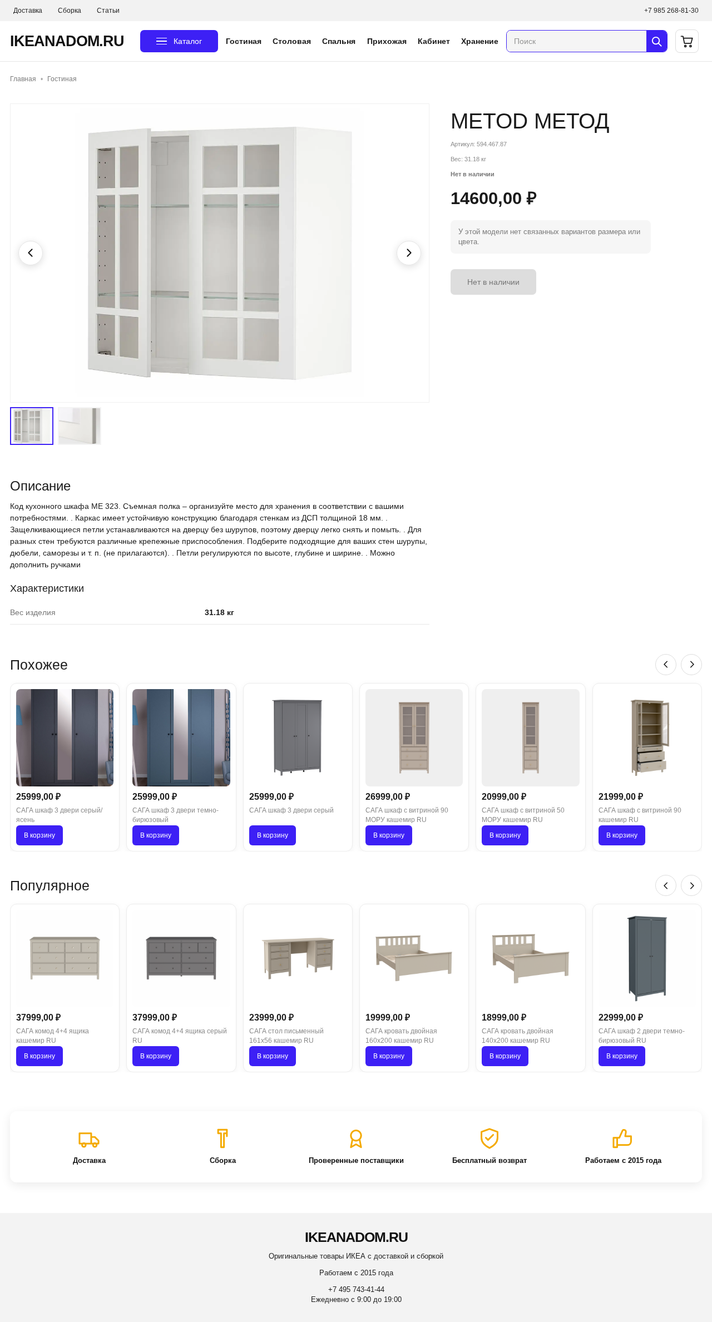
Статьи (108, 10)
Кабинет (434, 41)
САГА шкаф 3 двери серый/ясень (59, 815)
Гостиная (243, 41)
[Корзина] (687, 41)
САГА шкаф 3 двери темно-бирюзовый (175, 815)
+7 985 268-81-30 (671, 10)
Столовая (292, 41)
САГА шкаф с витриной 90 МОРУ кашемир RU (406, 815)
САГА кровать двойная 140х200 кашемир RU (517, 1035)
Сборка (69, 10)
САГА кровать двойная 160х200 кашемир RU (401, 1035)
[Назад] (665, 664)
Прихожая (387, 41)
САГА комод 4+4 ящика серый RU (179, 1035)
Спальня (338, 41)
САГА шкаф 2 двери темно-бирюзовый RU (642, 1035)
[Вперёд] (691, 664)
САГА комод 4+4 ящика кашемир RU (52, 1035)
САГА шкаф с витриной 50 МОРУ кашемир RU (523, 815)
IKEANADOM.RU (67, 41)
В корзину (39, 835)
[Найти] (656, 41)
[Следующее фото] (409, 253)
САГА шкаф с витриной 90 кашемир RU (640, 815)
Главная (23, 79)
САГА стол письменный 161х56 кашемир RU (286, 1035)
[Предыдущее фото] (30, 253)
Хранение (479, 41)
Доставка (27, 10)
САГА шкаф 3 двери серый (291, 810)
